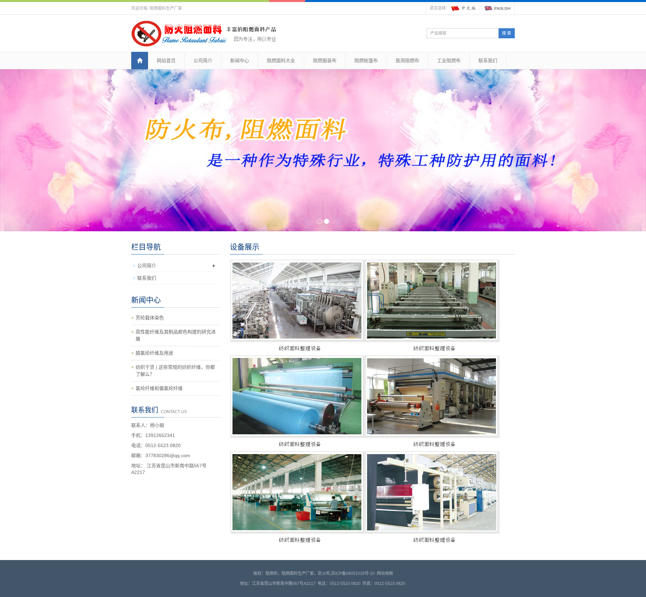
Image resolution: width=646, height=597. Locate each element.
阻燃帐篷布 (366, 60)
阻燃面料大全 (281, 60)
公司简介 (202, 60)
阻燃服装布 (324, 60)
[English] (497, 8)
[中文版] (464, 8)
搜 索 (506, 33)
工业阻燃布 (449, 60)
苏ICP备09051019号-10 (353, 573)
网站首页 (166, 60)
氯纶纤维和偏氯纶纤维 (159, 388)
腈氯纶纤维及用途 (154, 353)
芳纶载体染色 (150, 317)
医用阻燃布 (407, 60)
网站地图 (385, 573)
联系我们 (487, 60)
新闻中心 (239, 60)
